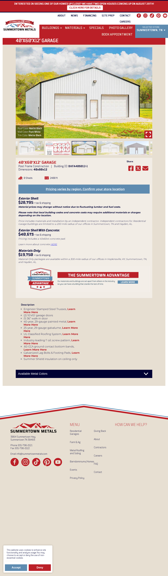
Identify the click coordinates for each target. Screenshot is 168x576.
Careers (125, 21)
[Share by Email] (145, 168)
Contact (125, 15)
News (74, 15)
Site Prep (108, 15)
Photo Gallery (121, 28)
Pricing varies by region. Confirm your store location (85, 189)
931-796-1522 (22, 448)
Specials (96, 28)
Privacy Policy (77, 477)
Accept (16, 567)
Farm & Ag (75, 442)
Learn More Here (35, 349)
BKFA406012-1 (78, 166)
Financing (89, 15)
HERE (54, 244)
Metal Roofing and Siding (77, 452)
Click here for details (85, 7)
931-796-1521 (25, 445)
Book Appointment (117, 34)
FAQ (96, 463)
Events (73, 469)
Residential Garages (76, 432)
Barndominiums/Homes (80, 461)
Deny (40, 567)
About (62, 15)
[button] (19, 96)
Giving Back (100, 431)
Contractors (100, 447)
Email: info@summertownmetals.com (28, 453)
